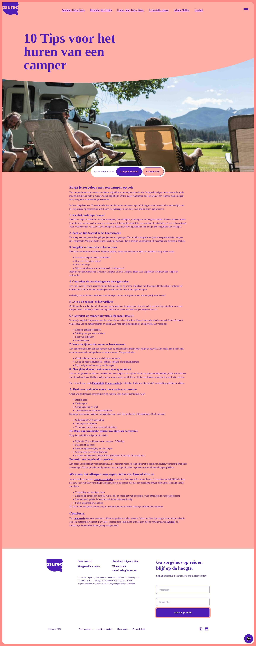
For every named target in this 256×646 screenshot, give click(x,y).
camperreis (79, 518)
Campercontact (113, 383)
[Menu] (246, 9)
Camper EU (153, 171)
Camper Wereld (129, 171)
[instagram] (201, 630)
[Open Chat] (248, 638)
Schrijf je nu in (183, 612)
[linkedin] (206, 630)
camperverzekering (103, 479)
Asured (116, 209)
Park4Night (98, 383)
